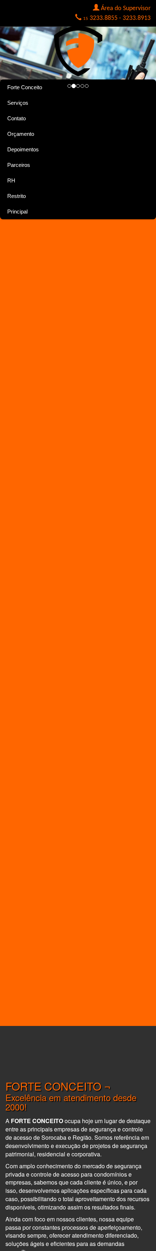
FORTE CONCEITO (53, 1086)
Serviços (17, 103)
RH (11, 180)
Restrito (16, 196)
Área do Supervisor (126, 8)
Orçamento (20, 134)
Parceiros (18, 165)
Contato (16, 118)
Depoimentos (23, 149)
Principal (17, 211)
